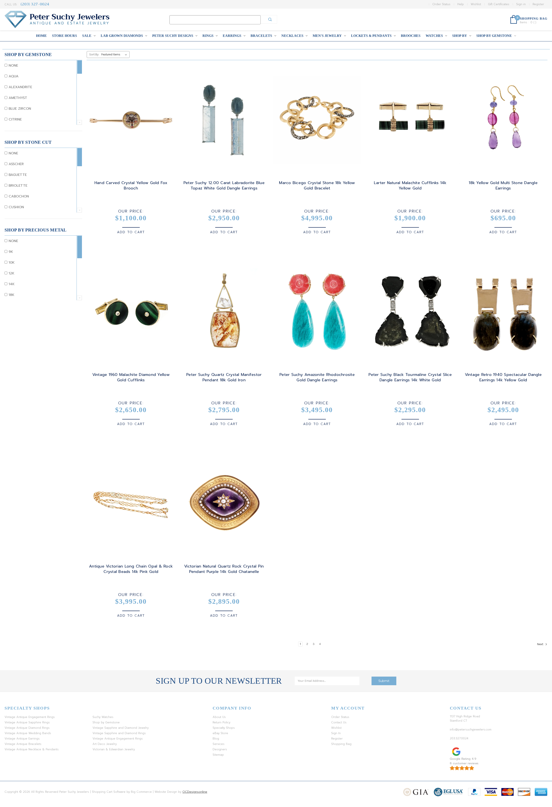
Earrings (232, 36)
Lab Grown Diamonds (122, 36)
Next (540, 644)
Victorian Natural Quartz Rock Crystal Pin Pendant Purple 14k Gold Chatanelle (224, 569)
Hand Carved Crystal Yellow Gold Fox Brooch (131, 185)
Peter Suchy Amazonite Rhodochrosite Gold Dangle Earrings (317, 377)
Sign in (521, 4)
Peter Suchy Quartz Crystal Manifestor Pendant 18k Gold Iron (224, 377)
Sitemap (218, 755)
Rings (207, 36)
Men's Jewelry (327, 36)
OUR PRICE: (131, 211)
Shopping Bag (341, 744)
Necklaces (292, 36)
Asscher (15, 164)
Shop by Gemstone (494, 36)
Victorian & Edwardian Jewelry (114, 749)
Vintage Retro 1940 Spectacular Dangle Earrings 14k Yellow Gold (503, 377)
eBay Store (220, 733)
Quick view (130, 116)
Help (460, 4)
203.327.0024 (459, 738)
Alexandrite (19, 87)
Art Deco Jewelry (105, 744)
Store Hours (64, 36)
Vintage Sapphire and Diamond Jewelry (121, 728)
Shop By (459, 36)
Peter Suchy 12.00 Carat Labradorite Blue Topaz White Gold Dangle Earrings (224, 185)
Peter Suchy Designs (172, 36)
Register (538, 4)
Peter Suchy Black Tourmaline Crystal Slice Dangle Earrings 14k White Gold (410, 377)
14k (11, 284)
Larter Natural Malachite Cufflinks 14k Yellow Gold (410, 185)
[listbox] (115, 54)
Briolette (17, 185)
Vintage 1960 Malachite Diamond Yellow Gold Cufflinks (131, 377)
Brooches (410, 36)
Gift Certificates (498, 4)
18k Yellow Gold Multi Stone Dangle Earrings (503, 185)
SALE (86, 36)
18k (10, 294)
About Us (219, 717)
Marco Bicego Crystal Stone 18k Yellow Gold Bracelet (317, 185)
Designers (220, 749)
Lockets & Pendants (371, 36)
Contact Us (339, 722)
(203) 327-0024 (34, 4)
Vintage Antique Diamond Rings (27, 728)
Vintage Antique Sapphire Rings (27, 722)
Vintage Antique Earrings (22, 739)
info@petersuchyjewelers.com (470, 729)
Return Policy (221, 722)
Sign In (336, 733)
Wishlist (476, 4)
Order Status (441, 4)
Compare (129, 124)
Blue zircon (19, 108)
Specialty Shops (224, 728)
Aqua (13, 76)
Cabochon (18, 196)
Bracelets (261, 36)
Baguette (17, 174)
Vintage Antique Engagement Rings (30, 717)
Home (41, 36)
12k (10, 273)
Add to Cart (131, 232)
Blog (216, 739)
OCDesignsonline (194, 792)
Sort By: (94, 54)
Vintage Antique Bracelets (23, 744)
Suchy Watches (103, 717)
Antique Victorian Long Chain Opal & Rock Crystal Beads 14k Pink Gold (131, 569)
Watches (434, 36)
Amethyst (17, 97)
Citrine (14, 119)
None (12, 65)
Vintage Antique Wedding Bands (28, 733)
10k (11, 262)
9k (10, 251)
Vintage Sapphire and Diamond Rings (119, 733)
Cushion (15, 207)
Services (218, 744)
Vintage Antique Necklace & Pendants (32, 749)
